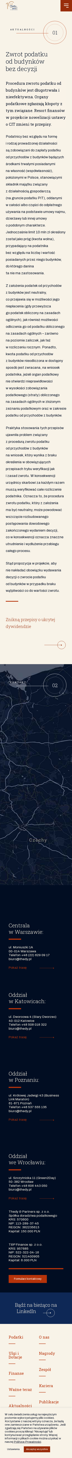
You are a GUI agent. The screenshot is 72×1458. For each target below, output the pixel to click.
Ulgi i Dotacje (15, 1355)
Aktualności (20, 1405)
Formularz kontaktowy (27, 1278)
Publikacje (49, 1401)
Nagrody (47, 1353)
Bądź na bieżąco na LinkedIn (36, 1308)
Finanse (16, 1373)
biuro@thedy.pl (20, 959)
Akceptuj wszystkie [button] (37, 1449)
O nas (44, 1337)
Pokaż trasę (17, 967)
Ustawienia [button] (13, 1449)
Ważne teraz (20, 1389)
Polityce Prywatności (27, 1441)
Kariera (46, 1385)
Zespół (45, 1369)
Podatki (16, 1337)
